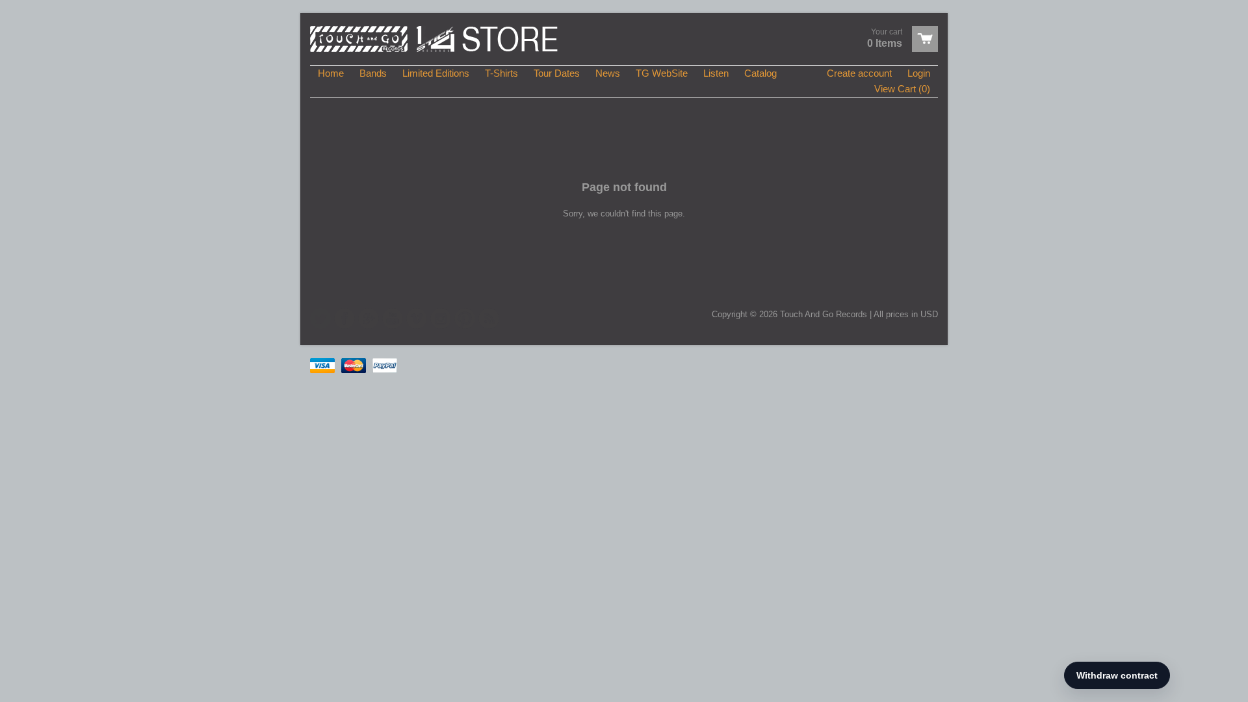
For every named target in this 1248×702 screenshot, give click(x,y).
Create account (859, 73)
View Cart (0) (902, 88)
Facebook (344, 318)
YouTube (392, 318)
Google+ (368, 318)
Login (918, 73)
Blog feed (488, 318)
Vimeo (416, 318)
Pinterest (464, 318)
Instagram (440, 318)
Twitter (320, 318)
